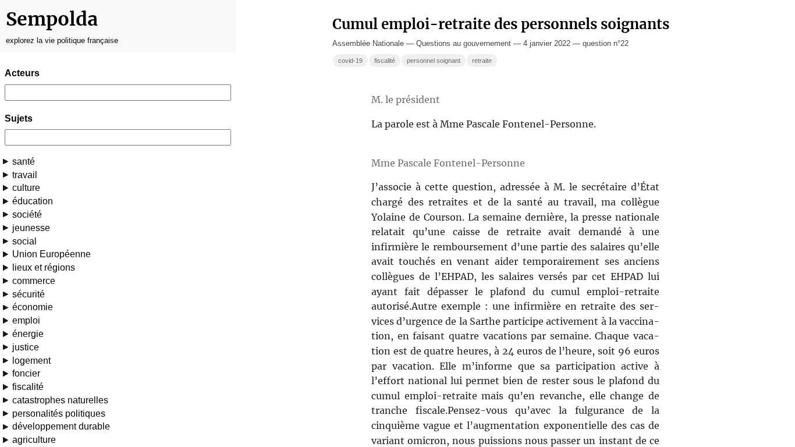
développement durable (61, 426)
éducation (32, 201)
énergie (28, 334)
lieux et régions (43, 267)
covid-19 (350, 60)
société (27, 214)
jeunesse (31, 228)
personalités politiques (58, 413)
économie (32, 307)
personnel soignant (433, 60)
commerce (33, 281)
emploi (26, 320)
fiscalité (28, 387)
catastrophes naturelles (60, 400)
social (24, 241)
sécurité (28, 294)
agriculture (34, 440)
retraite (482, 60)
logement (31, 361)
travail (24, 175)
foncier (26, 373)
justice (25, 347)
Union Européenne (51, 254)
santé (23, 161)
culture (26, 188)
